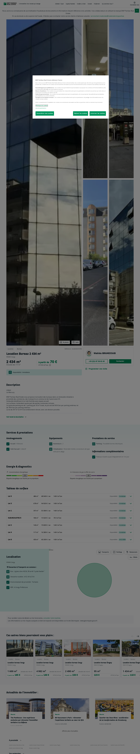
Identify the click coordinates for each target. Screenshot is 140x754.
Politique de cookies (42, 105)
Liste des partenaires (40, 108)
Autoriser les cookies (98, 113)
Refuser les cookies (80, 113)
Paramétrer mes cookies (44, 113)
